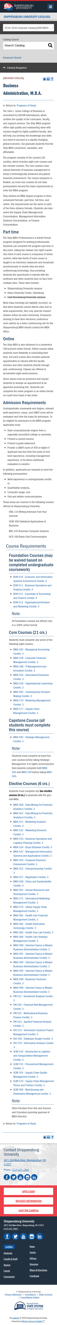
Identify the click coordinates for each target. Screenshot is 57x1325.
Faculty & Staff (11, 1259)
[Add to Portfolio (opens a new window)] (44, 79)
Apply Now (28, 1191)
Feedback (34, 1276)
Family (7, 1270)
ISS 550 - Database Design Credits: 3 (33, 1038)
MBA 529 (26, 772)
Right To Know (45, 1294)
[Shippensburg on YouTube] (23, 1236)
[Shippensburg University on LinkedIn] (34, 1177)
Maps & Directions (38, 1270)
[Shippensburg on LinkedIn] (39, 1236)
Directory (34, 1264)
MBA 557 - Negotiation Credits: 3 (30, 877)
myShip (9, 1246)
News (32, 1246)
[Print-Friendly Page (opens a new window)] (48, 79)
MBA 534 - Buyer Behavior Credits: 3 (32, 847)
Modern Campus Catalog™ (33, 1321)
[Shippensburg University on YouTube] (20, 1177)
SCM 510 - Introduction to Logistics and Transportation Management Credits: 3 (31, 1055)
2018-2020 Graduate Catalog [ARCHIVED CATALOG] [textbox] (29, 28)
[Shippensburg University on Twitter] (14, 1177)
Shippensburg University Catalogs (27, 17)
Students (8, 1253)
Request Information (29, 1201)
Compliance (30, 1294)
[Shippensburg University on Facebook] (7, 1177)
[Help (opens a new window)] (52, 79)
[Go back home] (19, 6)
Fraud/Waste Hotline (29, 1297)
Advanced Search (12, 57)
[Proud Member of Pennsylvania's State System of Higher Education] (28, 1305)
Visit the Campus (29, 1210)
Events (33, 1252)
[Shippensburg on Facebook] (7, 1236)
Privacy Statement (13, 1294)
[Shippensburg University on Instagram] (27, 1177)
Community (9, 1276)
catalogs (15, 1317)
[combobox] (28, 27)
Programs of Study (26, 105)
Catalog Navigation (17, 67)
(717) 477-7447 (20, 1169)
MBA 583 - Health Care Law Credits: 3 (33, 932)
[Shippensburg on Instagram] (31, 1236)
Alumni (7, 1265)
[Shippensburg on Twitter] (15, 1236)
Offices (33, 1258)
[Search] (50, 45)
